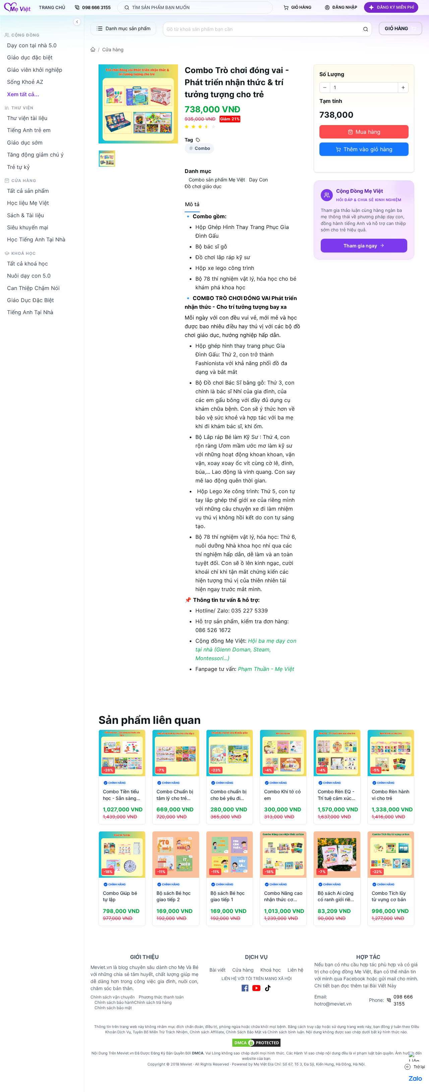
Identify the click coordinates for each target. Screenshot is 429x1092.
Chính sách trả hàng (153, 1002)
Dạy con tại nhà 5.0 (32, 45)
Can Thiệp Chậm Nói (33, 287)
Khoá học (270, 970)
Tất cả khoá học (27, 263)
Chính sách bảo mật (113, 1007)
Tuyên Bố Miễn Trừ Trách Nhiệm (160, 1032)
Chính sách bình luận (285, 1032)
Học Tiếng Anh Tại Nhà (36, 239)
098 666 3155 (96, 7)
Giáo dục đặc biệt (30, 57)
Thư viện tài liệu (27, 118)
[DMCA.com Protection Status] (256, 1043)
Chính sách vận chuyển (112, 996)
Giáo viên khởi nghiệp (34, 69)
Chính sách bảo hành (114, 1002)
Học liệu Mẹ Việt (28, 202)
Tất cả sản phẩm (28, 190)
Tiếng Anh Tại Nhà (30, 312)
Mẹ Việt (260, 1064)
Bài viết (217, 970)
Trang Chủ (52, 7)
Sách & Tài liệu (25, 215)
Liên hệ (295, 970)
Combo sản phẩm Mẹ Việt (217, 179)
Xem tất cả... (23, 94)
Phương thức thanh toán (161, 996)
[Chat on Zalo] (415, 1078)
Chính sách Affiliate (207, 1032)
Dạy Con (258, 179)
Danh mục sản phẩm (128, 28)
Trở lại (419, 1066)
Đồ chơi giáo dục (203, 186)
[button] (391, 7)
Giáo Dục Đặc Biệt (30, 300)
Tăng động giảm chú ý (35, 154)
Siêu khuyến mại (27, 227)
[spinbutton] (364, 87)
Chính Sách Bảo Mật (243, 1032)
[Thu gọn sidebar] (77, 21)
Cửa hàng (113, 49)
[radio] (187, 127)
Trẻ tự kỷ (18, 166)
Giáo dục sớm (25, 142)
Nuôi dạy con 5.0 (29, 275)
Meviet (186, 1064)
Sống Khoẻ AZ (25, 81)
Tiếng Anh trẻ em (29, 130)
